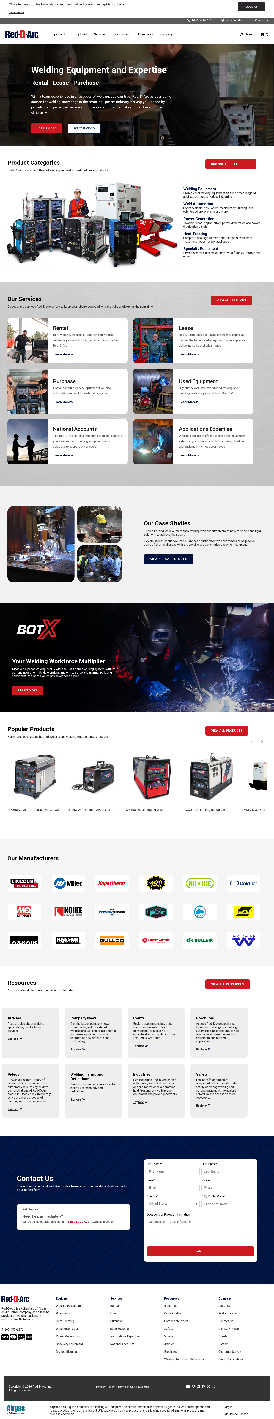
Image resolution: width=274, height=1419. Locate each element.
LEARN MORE (27, 690)
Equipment (58, 34)
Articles (169, 1344)
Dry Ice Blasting (66, 1351)
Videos (168, 1336)
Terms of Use (126, 1387)
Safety (168, 1329)
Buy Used (81, 34)
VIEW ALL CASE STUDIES (168, 559)
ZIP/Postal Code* (213, 1196)
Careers (223, 1344)
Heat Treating (65, 1321)
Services (99, 34)
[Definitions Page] (83, 1098)
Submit (200, 1251)
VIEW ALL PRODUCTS (227, 730)
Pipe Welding (64, 1313)
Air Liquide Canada (236, 1414)
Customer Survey (229, 1351)
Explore (13, 1039)
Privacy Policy (105, 1387)
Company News (228, 1329)
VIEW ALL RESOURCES (227, 984)
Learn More (62, 354)
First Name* (154, 1164)
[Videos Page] (20, 1108)
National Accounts (122, 1344)
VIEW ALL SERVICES (231, 300)
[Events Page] (146, 1045)
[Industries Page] (146, 1101)
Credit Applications (230, 1359)
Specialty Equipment (69, 1344)
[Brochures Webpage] (209, 1048)
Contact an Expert (176, 1321)
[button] (46, 128)
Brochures (170, 1351)
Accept (251, 7)
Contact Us (225, 1321)
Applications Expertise (125, 1336)
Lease (114, 1313)
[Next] (262, 741)
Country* (152, 1196)
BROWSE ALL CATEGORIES (230, 164)
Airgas (228, 1407)
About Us (224, 1306)
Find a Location (228, 1313)
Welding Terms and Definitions (184, 1359)
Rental (114, 1306)
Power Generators (68, 1336)
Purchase (116, 1321)
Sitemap (143, 1387)
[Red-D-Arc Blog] (20, 1038)
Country (260, 20)
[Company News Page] (83, 1048)
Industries (144, 34)
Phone (205, 1180)
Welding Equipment (68, 1306)
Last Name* (209, 1164)
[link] (16, 12)
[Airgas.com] (16, 1409)
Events (223, 1336)
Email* (151, 1180)
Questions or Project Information (168, 1214)
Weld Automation (67, 1329)
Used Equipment (121, 1329)
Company (166, 34)
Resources (122, 34)
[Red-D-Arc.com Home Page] (22, 34)
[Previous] (251, 741)
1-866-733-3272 (12, 1329)
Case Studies (173, 1313)
